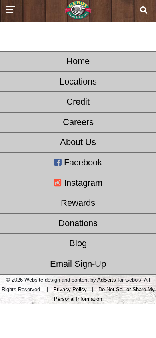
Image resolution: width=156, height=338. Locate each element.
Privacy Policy (70, 289)
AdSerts (106, 280)
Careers (78, 122)
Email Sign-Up (78, 264)
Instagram (82, 183)
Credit (78, 102)
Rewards (78, 203)
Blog (78, 243)
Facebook (82, 162)
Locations (78, 81)
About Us (78, 142)
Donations (78, 223)
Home (78, 61)
